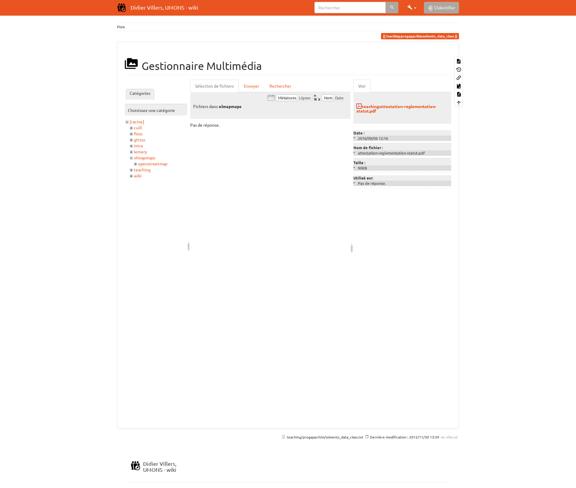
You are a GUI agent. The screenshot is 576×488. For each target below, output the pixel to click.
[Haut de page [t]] (459, 102)
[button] (412, 7)
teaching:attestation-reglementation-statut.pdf (396, 108)
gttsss (139, 139)
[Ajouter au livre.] (459, 85)
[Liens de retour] (459, 77)
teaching (142, 169)
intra (138, 145)
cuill (138, 127)
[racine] (137, 121)
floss (138, 133)
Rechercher (280, 86)
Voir (362, 86)
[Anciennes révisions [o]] (459, 69)
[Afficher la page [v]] (459, 61)
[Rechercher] (392, 7)
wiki (138, 175)
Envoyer (251, 86)
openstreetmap (152, 163)
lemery (140, 151)
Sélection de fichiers (214, 86)
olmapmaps (144, 157)
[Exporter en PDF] (459, 94)
